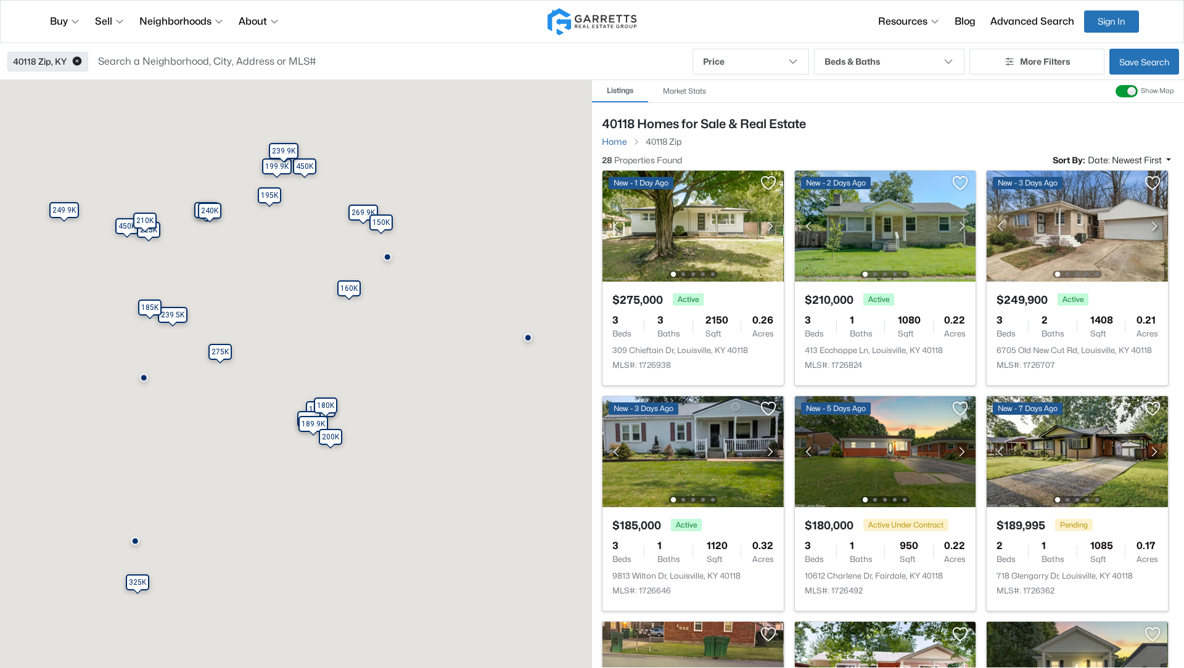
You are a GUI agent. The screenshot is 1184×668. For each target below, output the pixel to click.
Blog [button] (965, 21)
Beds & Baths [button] (852, 61)
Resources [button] (902, 21)
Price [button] (714, 61)
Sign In (1111, 21)
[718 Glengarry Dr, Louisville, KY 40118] (1077, 451)
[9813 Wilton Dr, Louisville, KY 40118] (693, 451)
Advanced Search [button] (1032, 21)
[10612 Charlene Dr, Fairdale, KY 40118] (885, 451)
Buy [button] (59, 21)
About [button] (253, 21)
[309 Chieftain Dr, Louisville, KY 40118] (693, 225)
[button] (77, 61)
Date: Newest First (1126, 160)
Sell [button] (103, 21)
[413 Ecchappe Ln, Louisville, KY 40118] (885, 225)
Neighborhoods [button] (175, 21)
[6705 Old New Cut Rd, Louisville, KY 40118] (1077, 225)
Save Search (1144, 62)
